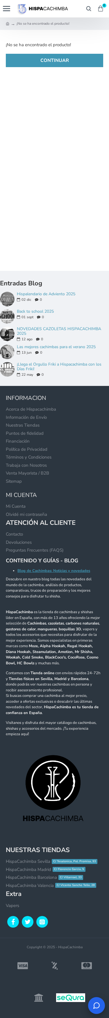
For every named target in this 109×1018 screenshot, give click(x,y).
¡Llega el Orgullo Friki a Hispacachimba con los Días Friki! (59, 366)
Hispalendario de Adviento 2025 (46, 294)
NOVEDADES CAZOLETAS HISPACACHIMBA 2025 (59, 331)
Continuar (54, 60)
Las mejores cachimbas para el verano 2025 (56, 347)
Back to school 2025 (35, 311)
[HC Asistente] (96, 1005)
